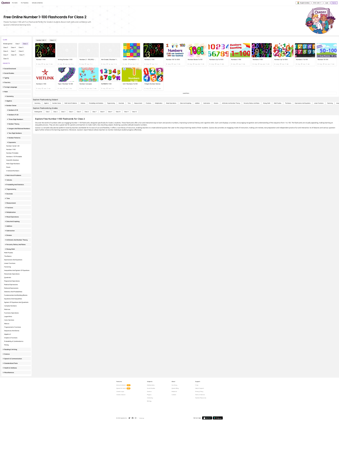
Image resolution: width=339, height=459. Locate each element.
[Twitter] (129, 418)
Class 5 (21, 47)
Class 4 (13, 47)
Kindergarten (7, 44)
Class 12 (6, 58)
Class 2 (25, 44)
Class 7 (13, 51)
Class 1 (17, 44)
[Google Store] (218, 417)
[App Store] (207, 417)
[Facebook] (132, 418)
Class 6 (5, 51)
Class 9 (5, 55)
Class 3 (5, 47)
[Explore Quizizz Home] (5, 3)
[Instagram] (135, 418)
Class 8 (21, 51)
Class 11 (21, 55)
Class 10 (13, 55)
